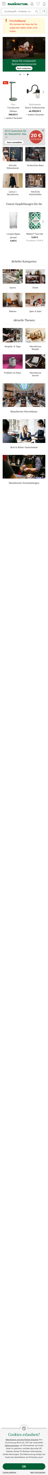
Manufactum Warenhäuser (24, 411)
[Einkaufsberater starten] (43, 11)
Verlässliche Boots (35, 165)
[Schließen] (43, 131)
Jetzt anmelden (10, 129)
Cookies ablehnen (9, 1472)
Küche (35, 287)
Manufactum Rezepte (35, 347)
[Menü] (4, 3)
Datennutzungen (12, 1445)
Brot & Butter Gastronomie (24, 447)
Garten (13, 287)
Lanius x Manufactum (13, 193)
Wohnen (12, 311)
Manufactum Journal (35, 374)
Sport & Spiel (35, 311)
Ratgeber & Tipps (13, 346)
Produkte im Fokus (12, 372)
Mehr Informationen (37, 1472)
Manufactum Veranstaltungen (24, 482)
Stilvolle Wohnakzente (13, 166)
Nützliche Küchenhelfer (35, 193)
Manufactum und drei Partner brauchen (22, 1439)
